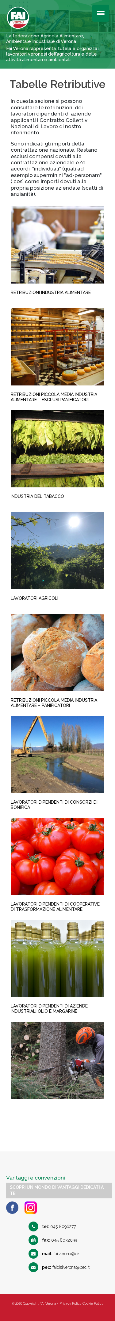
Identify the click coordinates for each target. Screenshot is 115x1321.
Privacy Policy (70, 1304)
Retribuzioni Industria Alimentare (51, 292)
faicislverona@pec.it (66, 1267)
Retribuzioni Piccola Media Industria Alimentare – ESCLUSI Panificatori (54, 397)
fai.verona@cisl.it (63, 1253)
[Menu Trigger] (100, 13)
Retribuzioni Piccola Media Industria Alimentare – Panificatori (54, 703)
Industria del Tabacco (37, 496)
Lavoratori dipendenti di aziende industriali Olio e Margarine (49, 1008)
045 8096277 (59, 1226)
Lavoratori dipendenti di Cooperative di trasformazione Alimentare (55, 907)
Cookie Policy (92, 1304)
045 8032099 (59, 1240)
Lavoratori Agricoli (34, 598)
